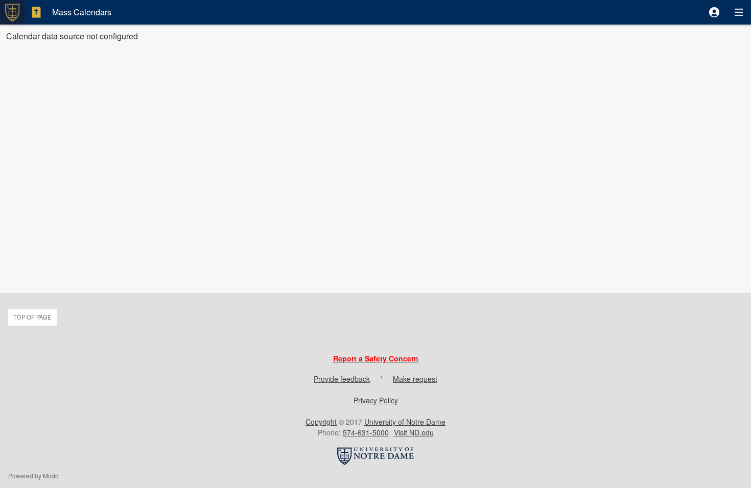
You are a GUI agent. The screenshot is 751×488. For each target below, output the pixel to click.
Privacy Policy (376, 400)
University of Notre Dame (404, 422)
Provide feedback (342, 379)
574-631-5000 (366, 432)
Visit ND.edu (414, 432)
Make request (415, 379)
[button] (714, 12)
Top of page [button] (32, 317)
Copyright (321, 422)
